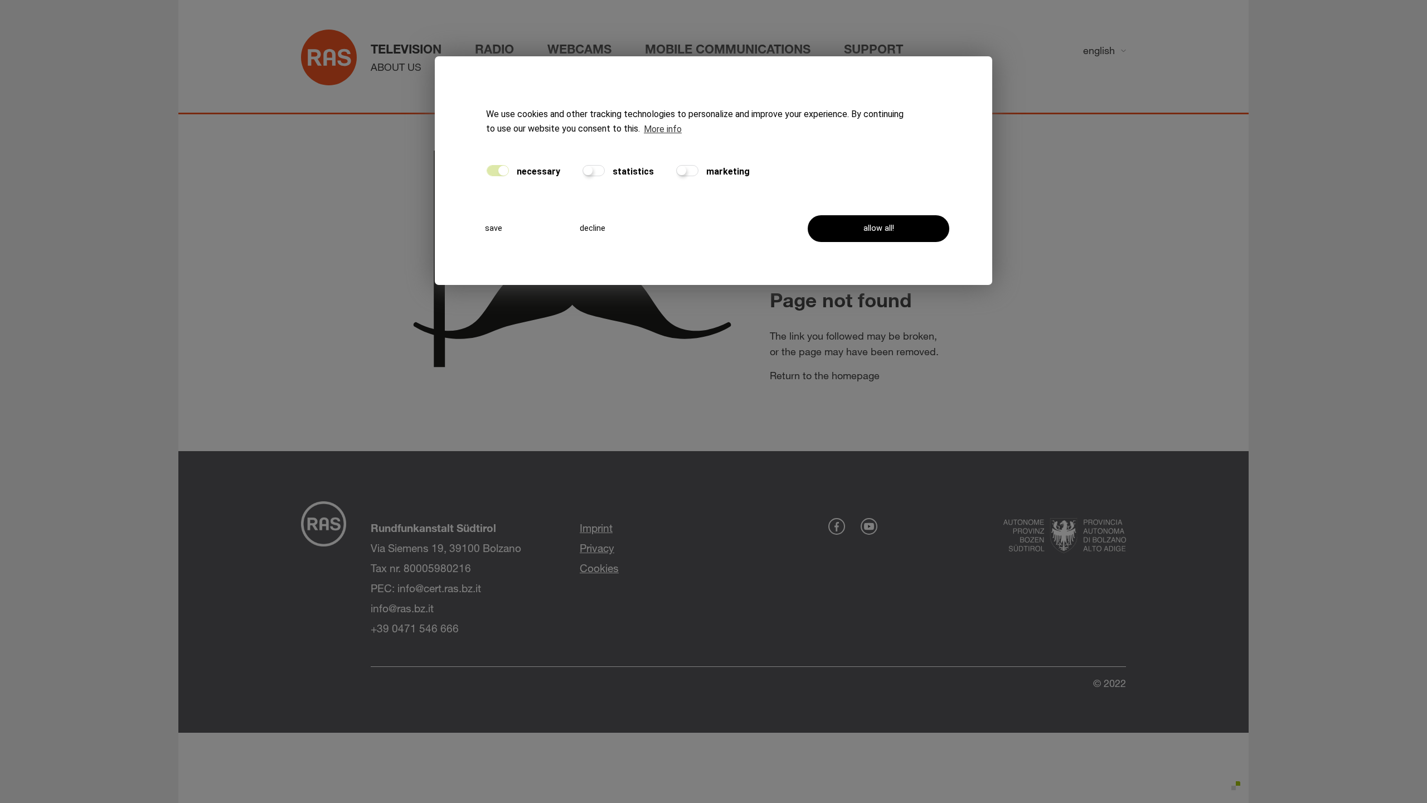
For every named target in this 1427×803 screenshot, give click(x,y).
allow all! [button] (878, 228)
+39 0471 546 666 (415, 628)
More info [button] (663, 129)
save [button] (493, 228)
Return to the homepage (825, 375)
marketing (727, 171)
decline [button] (592, 228)
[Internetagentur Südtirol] (1234, 788)
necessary (537, 171)
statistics (632, 171)
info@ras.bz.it (402, 608)
